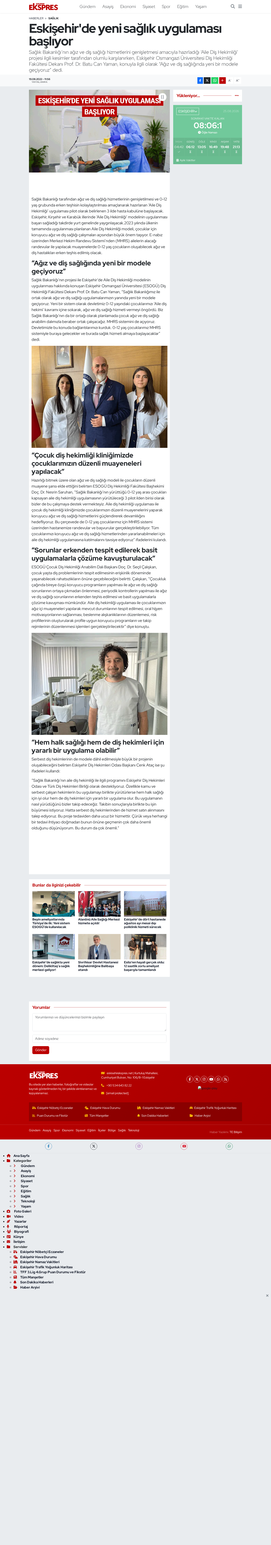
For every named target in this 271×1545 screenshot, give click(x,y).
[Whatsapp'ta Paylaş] (214, 80)
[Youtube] (211, 1079)
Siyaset (149, 6)
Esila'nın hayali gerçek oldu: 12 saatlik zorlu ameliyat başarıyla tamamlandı (144, 966)
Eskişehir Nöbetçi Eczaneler (55, 1108)
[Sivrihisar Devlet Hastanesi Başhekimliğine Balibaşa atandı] (99, 946)
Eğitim (182, 6)
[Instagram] (204, 1079)
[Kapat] (268, 1295)
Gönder (41, 1050)
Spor (166, 6)
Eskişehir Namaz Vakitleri (159, 1108)
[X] (197, 1079)
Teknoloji (133, 1130)
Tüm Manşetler (99, 1116)
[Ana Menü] (240, 6)
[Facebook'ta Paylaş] (200, 80)
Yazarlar (20, 1221)
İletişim (19, 1241)
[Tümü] (237, 95)
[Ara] (233, 6)
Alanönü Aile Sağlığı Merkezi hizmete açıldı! (99, 921)
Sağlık (53, 18)
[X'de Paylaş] (207, 80)
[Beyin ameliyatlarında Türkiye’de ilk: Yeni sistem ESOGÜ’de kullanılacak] (53, 903)
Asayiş (107, 6)
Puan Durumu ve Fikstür (52, 1116)
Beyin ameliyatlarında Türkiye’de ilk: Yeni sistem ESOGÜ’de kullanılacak (51, 923)
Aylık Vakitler (187, 160)
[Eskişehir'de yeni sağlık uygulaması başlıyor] (99, 131)
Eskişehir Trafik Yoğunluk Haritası (215, 1108)
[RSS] (225, 1079)
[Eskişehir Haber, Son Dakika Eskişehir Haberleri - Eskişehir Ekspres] (44, 7)
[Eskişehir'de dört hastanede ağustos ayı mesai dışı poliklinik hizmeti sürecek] (145, 903)
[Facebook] (189, 1079)
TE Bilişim (236, 1132)
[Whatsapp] (218, 1079)
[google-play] (207, 1088)
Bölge (112, 1130)
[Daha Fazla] (222, 80)
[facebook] (48, 1146)
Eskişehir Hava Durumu (105, 1108)
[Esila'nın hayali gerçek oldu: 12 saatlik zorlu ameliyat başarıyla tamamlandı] (145, 946)
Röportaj (20, 1226)
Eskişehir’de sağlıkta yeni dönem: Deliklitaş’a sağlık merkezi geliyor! (51, 966)
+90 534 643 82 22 (119, 1085)
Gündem (88, 6)
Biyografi (21, 1231)
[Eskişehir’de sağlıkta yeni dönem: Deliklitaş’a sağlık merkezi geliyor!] (53, 946)
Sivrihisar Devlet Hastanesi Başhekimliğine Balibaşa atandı (98, 966)
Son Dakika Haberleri (154, 1116)
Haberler (36, 18)
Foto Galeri (22, 1211)
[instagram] (139, 1146)
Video (18, 1216)
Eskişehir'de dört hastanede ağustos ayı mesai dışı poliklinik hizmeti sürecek (145, 923)
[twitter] (93, 1146)
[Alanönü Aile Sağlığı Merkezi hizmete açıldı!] (99, 903)
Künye (18, 1237)
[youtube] (184, 1146)
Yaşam (201, 6)
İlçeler (102, 1130)
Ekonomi (128, 6)
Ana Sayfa (21, 1156)
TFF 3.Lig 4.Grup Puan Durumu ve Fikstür (53, 1272)
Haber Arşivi (202, 1116)
